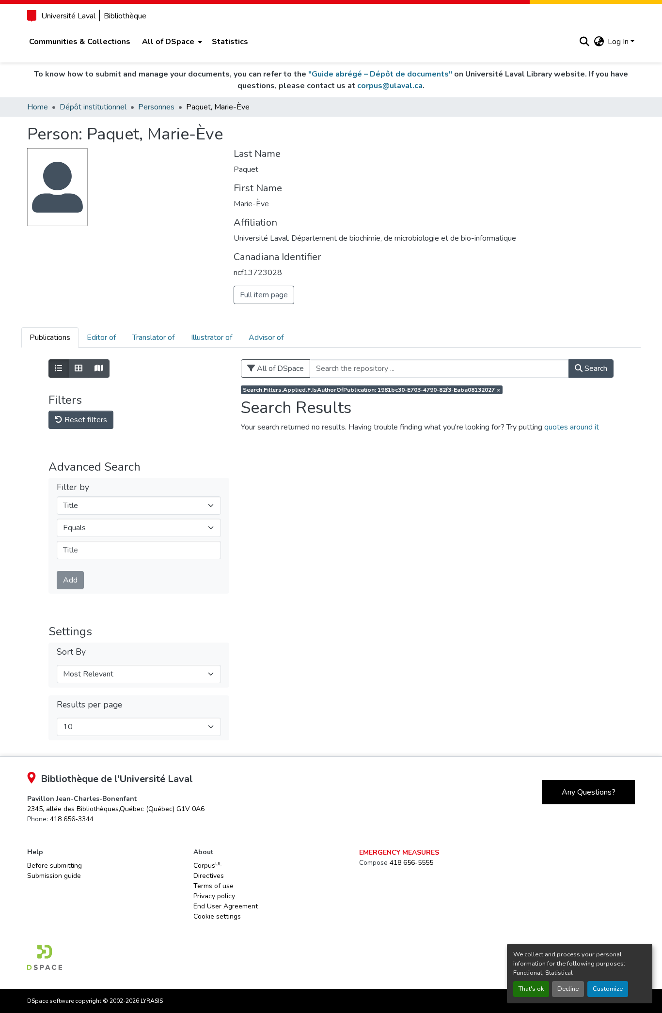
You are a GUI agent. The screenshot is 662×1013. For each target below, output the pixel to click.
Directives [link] (208, 875)
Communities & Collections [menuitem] (79, 41)
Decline (568, 988)
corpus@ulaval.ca (390, 85)
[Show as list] (58, 368)
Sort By (71, 652)
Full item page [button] (264, 295)
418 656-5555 (411, 862)
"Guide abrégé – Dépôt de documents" (380, 74)
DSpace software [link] (50, 1001)
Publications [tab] (50, 337)
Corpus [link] (207, 865)
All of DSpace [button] (168, 41)
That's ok (531, 988)
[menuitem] (171, 41)
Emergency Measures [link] (399, 852)
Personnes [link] (156, 107)
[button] (584, 41)
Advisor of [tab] (266, 337)
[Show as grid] (78, 368)
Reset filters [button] (85, 419)
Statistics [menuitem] (230, 41)
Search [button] (595, 368)
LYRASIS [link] (152, 1001)
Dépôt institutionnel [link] (93, 107)
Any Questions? (588, 792)
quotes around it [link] (571, 427)
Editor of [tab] (101, 337)
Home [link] (37, 107)
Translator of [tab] (153, 337)
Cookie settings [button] (217, 916)
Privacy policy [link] (214, 896)
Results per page (89, 705)
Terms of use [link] (213, 885)
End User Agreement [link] (225, 906)
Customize (608, 988)
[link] (115, 808)
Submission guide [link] (54, 875)
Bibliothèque (125, 16)
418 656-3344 (72, 819)
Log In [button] (619, 41)
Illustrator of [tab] (211, 337)
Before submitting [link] (54, 865)
